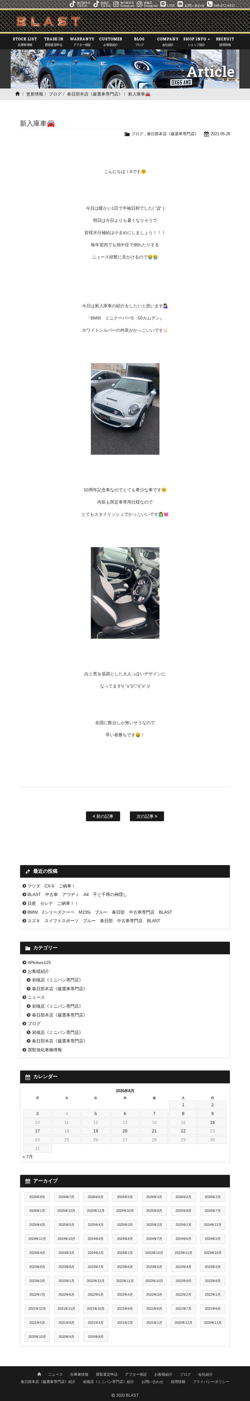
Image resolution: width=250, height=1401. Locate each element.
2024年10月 (66, 1238)
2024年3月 (66, 1253)
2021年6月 (213, 1308)
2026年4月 (154, 1197)
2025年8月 (183, 1210)
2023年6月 (125, 1267)
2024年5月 (213, 1238)
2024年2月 (96, 1253)
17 (37, 1130)
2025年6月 (37, 1224)
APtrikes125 (39, 962)
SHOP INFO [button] (195, 41)
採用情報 (178, 1382)
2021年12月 (37, 1308)
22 (183, 1130)
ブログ (55, 94)
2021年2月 (125, 1322)
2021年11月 (66, 1308)
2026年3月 (183, 1197)
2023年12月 (154, 1253)
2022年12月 (96, 1281)
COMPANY (168, 41)
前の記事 (104, 816)
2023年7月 (96, 1267)
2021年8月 (154, 1308)
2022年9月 (183, 1281)
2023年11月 (183, 1253)
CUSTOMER (110, 41)
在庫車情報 (79, 1374)
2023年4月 (183, 1267)
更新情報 (34, 94)
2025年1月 (183, 1224)
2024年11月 (37, 1238)
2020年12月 (183, 1322)
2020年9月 (66, 1336)
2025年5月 (66, 1224)
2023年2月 (37, 1281)
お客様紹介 (38, 971)
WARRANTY (82, 41)
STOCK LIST (25, 41)
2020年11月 (213, 1322)
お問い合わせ (152, 1382)
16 (212, 1122)
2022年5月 (96, 1294)
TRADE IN (53, 41)
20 (125, 1130)
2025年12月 (66, 1210)
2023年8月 (66, 1267)
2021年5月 (37, 1322)
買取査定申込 (107, 1374)
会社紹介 (205, 1374)
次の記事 (146, 816)
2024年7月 (154, 1238)
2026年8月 (37, 1197)
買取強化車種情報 (45, 1049)
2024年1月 (125, 1253)
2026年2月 (213, 1197)
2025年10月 (125, 1210)
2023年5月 (154, 1267)
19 (95, 1130)
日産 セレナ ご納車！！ (53, 903)
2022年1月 (213, 1294)
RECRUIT (225, 41)
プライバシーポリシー (211, 1382)
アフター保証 (136, 1374)
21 (154, 1130)
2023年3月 (213, 1267)
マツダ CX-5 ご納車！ (51, 885)
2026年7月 (66, 1197)
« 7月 (28, 1156)
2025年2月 (154, 1224)
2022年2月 (183, 1294)
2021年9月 (125, 1308)
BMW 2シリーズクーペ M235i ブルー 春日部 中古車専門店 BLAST (99, 912)
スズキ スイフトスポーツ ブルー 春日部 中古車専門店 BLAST (96, 920)
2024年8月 (125, 1238)
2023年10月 (213, 1253)
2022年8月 (213, 1281)
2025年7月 (213, 1210)
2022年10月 (154, 1281)
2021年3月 (96, 1322)
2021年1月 (154, 1322)
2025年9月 (154, 1210)
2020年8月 (96, 1336)
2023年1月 (66, 1281)
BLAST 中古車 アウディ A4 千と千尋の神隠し (77, 894)
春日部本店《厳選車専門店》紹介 (48, 1382)
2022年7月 (37, 1294)
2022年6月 (66, 1294)
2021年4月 (66, 1322)
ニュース (36, 997)
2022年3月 (154, 1294)
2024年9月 (96, 1238)
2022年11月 (125, 1281)
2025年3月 (125, 1224)
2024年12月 (213, 1224)
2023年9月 (37, 1267)
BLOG (139, 41)
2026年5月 (125, 1197)
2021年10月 (96, 1308)
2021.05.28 (220, 134)
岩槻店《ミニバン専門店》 (57, 979)
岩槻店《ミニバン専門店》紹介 (108, 1382)
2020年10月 (37, 1336)
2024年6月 (183, 1238)
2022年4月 (125, 1294)
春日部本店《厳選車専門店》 (95, 94)
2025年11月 (96, 1210)
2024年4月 (37, 1253)
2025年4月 (96, 1224)
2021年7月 (183, 1308)
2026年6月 (96, 1197)
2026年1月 (37, 1210)
